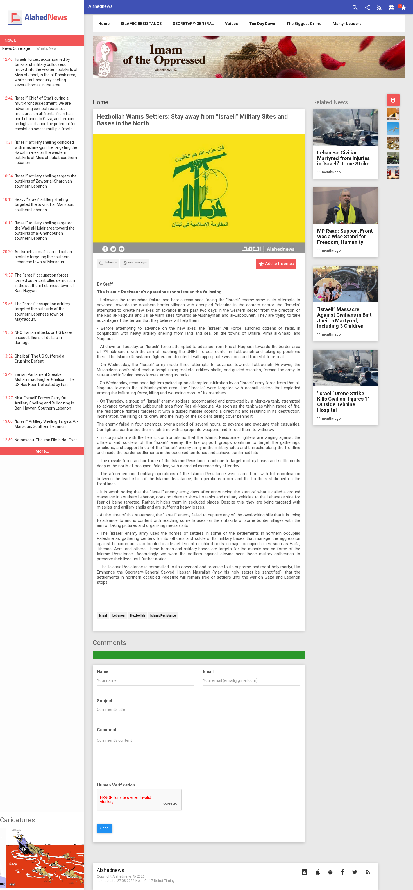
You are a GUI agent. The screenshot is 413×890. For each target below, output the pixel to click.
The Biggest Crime (303, 23)
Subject (104, 700)
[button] (367, 8)
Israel (103, 615)
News (10, 40)
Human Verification (116, 785)
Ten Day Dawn (262, 23)
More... (42, 451)
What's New (46, 48)
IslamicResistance (163, 615)
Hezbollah (137, 615)
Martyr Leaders (347, 23)
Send (104, 828)
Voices (231, 23)
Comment (106, 729)
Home (100, 102)
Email (208, 671)
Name (102, 671)
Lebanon (118, 615)
